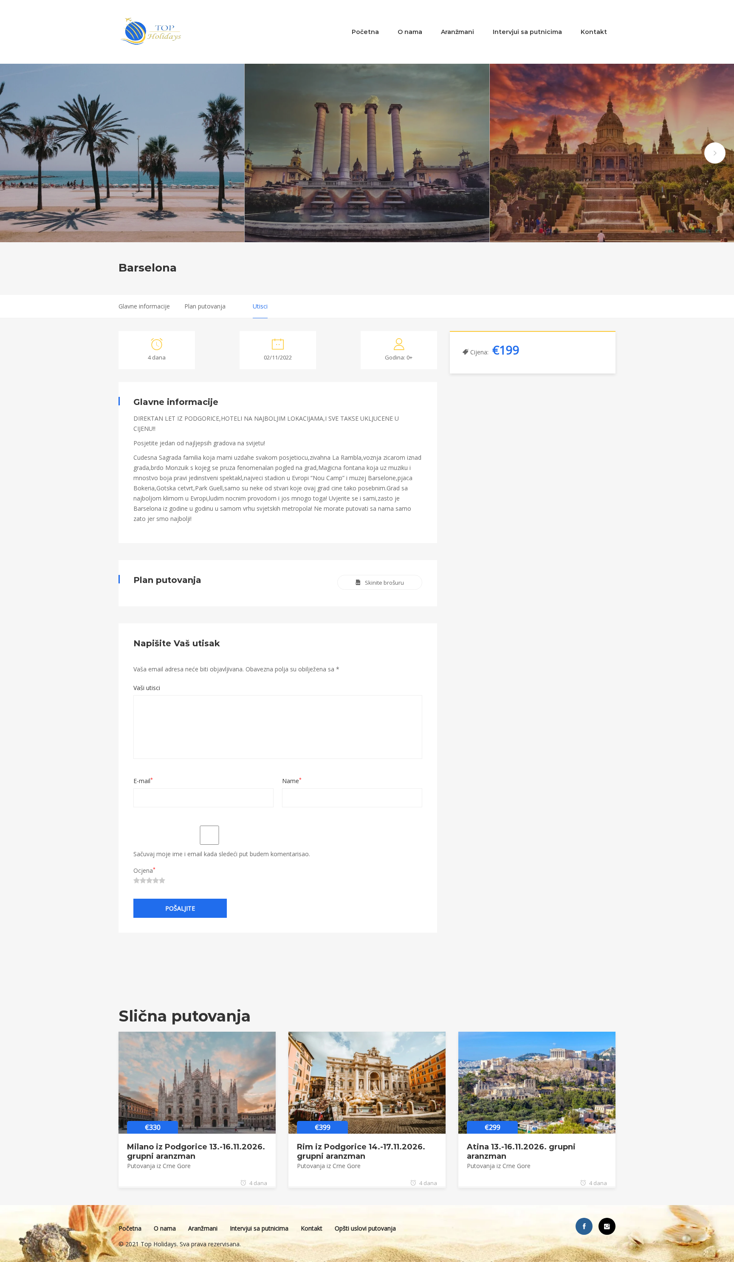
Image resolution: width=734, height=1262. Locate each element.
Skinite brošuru (384, 582)
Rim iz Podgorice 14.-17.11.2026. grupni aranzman (361, 1151)
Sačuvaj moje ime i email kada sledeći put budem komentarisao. (221, 854)
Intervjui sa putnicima (527, 32)
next (715, 153)
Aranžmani (457, 32)
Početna (365, 32)
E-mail (143, 780)
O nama (410, 32)
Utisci (260, 306)
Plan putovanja (205, 306)
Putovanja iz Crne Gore (159, 1166)
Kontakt (594, 32)
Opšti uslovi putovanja (365, 1228)
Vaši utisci (146, 688)
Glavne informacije (144, 306)
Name (292, 780)
